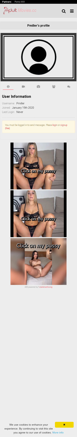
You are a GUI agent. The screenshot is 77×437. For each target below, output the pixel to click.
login (55, 125)
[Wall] (68, 87)
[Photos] (38, 87)
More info (58, 432)
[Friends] (53, 87)
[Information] (8, 87)
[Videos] (23, 87)
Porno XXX (20, 2)
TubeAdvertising (45, 287)
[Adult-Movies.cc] (21, 10)
